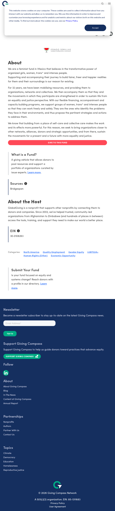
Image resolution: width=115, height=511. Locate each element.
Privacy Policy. (72, 21)
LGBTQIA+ (92, 251)
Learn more (34, 172)
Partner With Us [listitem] (11, 430)
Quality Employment (54, 251)
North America (31, 251)
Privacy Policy (57, 503)
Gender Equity (76, 251)
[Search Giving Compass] (102, 4)
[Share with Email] (111, 34)
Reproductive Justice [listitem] (13, 469)
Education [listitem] (8, 461)
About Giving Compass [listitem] (15, 386)
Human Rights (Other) (36, 255)
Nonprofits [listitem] (8, 421)
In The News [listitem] (9, 394)
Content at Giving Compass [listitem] (17, 398)
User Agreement (57, 506)
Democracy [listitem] (9, 457)
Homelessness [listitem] (10, 465)
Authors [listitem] (7, 425)
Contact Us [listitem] (8, 434)
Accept (95, 28)
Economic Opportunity (63, 255)
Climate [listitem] (7, 453)
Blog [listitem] (5, 390)
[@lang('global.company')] (5, 3)
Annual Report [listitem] (10, 403)
